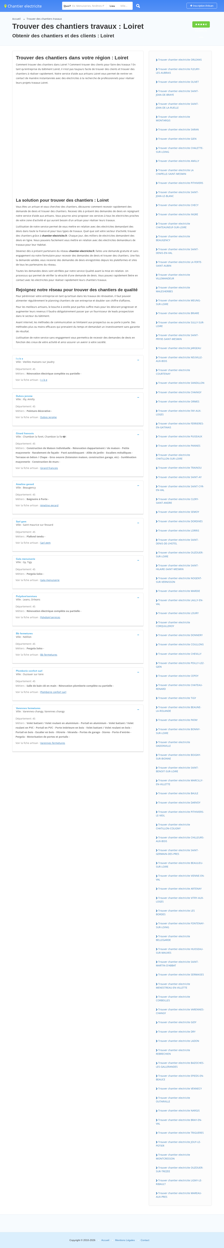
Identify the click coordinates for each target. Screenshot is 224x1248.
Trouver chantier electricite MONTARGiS (173, 118)
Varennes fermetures (52, 743)
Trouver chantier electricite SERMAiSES (181, 974)
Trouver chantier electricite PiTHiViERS (180, 183)
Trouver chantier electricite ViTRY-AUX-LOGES (180, 899)
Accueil (16, 18)
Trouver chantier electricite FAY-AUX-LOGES (178, 412)
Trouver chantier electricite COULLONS (181, 644)
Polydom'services (50, 617)
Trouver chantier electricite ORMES (178, 401)
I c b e (43, 379)
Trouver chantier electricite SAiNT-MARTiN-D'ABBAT (177, 963)
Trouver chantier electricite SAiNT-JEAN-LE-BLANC (177, 193)
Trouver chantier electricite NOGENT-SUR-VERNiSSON (179, 580)
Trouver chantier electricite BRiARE (178, 313)
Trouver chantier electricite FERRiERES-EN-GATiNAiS (180, 425)
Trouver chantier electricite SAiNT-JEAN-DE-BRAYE (177, 92)
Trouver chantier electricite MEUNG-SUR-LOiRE (178, 302)
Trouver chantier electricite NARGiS (179, 1110)
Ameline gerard (49, 505)
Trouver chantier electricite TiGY (177, 698)
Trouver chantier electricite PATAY (178, 720)
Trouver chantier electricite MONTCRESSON (173, 1156)
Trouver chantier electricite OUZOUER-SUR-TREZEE (179, 1169)
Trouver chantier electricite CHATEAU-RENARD (179, 686)
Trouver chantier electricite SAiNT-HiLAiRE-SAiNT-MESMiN (177, 567)
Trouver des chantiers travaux (44, 18)
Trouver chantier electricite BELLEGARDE (173, 938)
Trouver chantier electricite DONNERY (180, 635)
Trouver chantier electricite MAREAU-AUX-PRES (179, 1194)
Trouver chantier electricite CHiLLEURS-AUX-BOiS (180, 839)
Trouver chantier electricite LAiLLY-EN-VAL (179, 602)
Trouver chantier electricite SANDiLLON (181, 382)
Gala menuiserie (49, 580)
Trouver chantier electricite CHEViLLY (179, 653)
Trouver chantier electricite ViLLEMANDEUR (173, 276)
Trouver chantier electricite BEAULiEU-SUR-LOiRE (179, 864)
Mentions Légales (125, 1240)
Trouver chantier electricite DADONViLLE (173, 743)
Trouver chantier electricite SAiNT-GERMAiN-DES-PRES (177, 852)
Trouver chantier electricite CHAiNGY (179, 392)
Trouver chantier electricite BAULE (178, 793)
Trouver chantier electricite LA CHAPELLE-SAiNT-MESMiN (175, 171)
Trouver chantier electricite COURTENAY (173, 371)
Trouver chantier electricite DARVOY (179, 802)
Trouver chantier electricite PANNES (179, 445)
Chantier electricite (24, 6)
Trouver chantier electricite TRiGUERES (181, 1132)
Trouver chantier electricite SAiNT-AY (180, 477)
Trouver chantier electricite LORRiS (178, 530)
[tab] (78, 360)
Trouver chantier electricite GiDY (177, 1022)
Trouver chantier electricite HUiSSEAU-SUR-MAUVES (179, 950)
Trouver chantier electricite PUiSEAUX (180, 436)
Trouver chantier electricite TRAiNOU (180, 467)
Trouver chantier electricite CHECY (178, 205)
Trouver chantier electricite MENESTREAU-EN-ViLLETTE (173, 985)
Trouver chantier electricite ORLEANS (180, 59)
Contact (145, 1240)
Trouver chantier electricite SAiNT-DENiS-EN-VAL (177, 251)
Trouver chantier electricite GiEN (177, 138)
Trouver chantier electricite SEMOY (178, 511)
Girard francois (49, 468)
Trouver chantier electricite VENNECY (180, 1088)
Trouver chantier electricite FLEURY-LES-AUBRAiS (178, 70)
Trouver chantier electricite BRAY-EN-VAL (179, 1121)
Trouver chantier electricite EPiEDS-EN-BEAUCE (180, 1077)
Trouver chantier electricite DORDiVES (180, 521)
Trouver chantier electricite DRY (176, 1031)
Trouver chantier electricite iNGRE (178, 214)
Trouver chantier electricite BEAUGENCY (173, 238)
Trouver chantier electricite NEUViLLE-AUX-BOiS (179, 359)
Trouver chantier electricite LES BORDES (175, 912)
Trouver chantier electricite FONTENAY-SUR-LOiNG (180, 925)
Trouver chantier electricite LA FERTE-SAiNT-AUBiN (179, 263)
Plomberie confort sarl (53, 692)
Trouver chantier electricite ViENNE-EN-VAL (180, 877)
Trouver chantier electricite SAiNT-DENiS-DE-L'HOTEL (177, 541)
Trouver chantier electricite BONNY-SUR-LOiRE (178, 731)
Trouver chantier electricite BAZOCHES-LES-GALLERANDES (180, 1064)
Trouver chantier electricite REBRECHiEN (173, 1051)
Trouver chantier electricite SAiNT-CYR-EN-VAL (180, 488)
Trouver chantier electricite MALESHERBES (173, 289)
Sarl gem (45, 542)
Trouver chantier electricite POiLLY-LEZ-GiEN (180, 664)
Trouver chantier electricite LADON (178, 1041)
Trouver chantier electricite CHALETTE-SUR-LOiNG (179, 149)
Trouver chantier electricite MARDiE (179, 591)
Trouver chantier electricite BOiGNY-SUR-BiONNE (178, 756)
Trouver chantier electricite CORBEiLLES (173, 998)
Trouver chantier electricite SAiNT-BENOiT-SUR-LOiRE (177, 769)
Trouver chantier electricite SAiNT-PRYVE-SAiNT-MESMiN (177, 336)
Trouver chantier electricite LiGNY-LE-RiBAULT (179, 1182)
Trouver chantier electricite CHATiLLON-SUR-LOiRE (173, 456)
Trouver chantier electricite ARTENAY (180, 888)
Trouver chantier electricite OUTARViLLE (173, 1099)
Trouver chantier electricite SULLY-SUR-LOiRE (180, 324)
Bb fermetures (48, 654)
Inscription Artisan (202, 5)
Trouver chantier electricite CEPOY (178, 675)
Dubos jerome (48, 417)
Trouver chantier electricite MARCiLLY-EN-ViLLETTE (179, 782)
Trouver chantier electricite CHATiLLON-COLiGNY (173, 826)
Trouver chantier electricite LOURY (178, 613)
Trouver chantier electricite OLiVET (178, 81)
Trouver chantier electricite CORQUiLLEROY (173, 624)
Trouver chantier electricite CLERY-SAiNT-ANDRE (177, 500)
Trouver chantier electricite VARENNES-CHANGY (180, 1011)
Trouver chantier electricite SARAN (178, 129)
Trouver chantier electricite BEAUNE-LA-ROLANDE (178, 709)
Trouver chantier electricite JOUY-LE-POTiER (178, 1143)
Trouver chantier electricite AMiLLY (178, 161)
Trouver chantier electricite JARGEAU (179, 348)
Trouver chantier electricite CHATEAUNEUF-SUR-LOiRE (173, 225)
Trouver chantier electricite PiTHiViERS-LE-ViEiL (180, 813)
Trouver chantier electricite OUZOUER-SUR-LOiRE (179, 554)
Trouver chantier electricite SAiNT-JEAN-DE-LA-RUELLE (177, 105)
